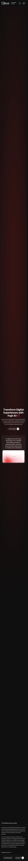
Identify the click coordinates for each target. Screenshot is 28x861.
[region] (13, 838)
